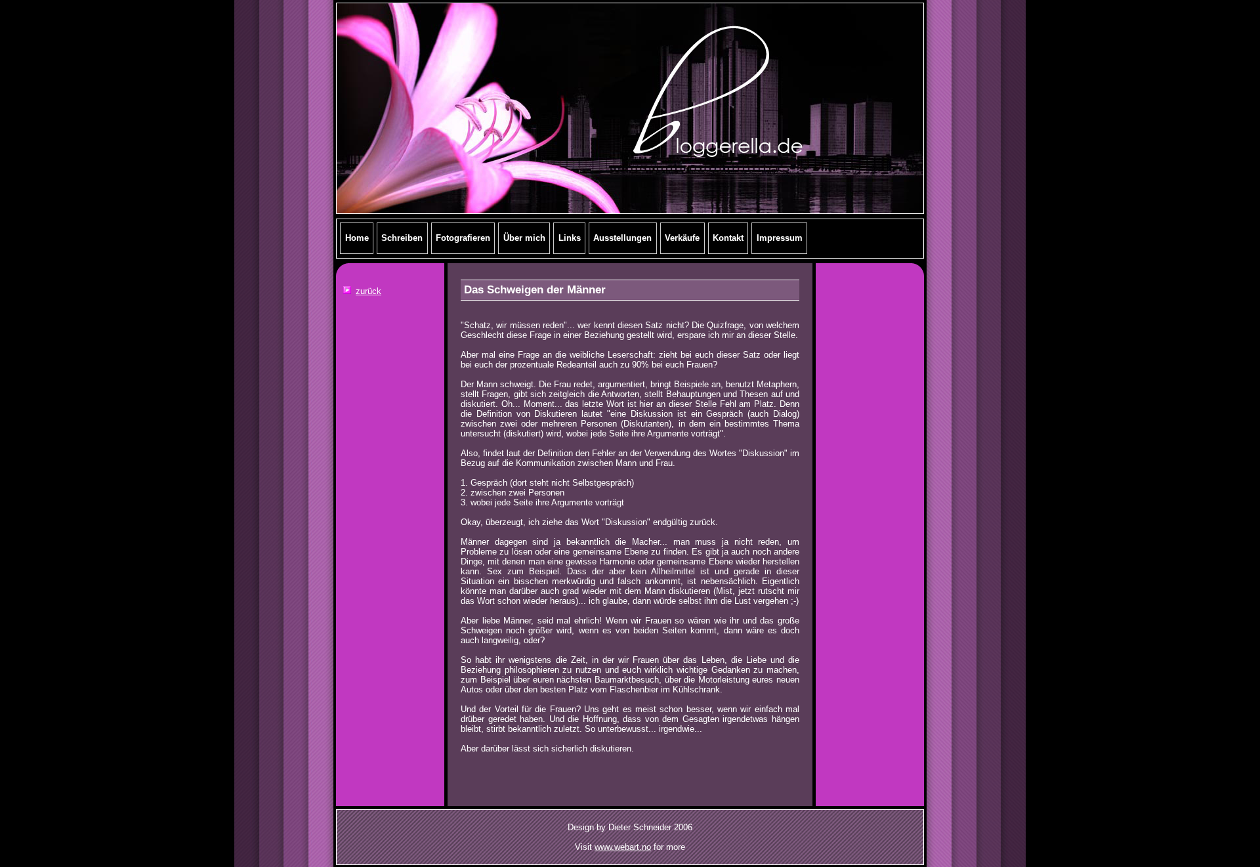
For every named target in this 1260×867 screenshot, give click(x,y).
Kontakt (728, 238)
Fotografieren (463, 238)
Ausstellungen (622, 238)
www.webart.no (623, 847)
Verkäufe (682, 238)
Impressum (780, 238)
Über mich (524, 238)
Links (569, 238)
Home (357, 238)
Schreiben (402, 238)
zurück (368, 291)
